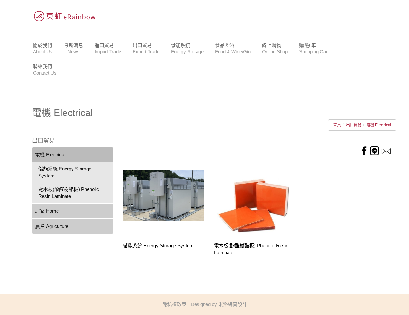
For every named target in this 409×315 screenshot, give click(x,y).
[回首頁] (62, 16)
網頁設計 (237, 304)
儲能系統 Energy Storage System (64, 172)
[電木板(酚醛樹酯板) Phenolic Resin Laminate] (255, 202)
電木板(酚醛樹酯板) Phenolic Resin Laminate (68, 192)
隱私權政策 (174, 304)
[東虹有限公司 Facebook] (363, 150)
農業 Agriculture (51, 226)
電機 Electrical (379, 125)
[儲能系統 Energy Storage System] (163, 195)
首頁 (337, 125)
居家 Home (47, 211)
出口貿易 (353, 125)
